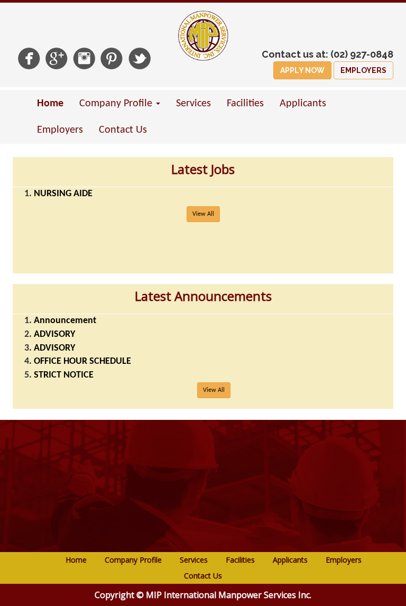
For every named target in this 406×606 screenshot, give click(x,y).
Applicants (303, 103)
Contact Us (123, 130)
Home (50, 103)
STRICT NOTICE (64, 375)
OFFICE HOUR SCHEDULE (82, 361)
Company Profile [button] (117, 103)
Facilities (245, 103)
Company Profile (133, 560)
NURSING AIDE (63, 194)
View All (203, 214)
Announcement (65, 321)
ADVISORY (54, 334)
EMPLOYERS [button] (363, 70)
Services (193, 103)
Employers (60, 130)
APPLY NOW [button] (302, 70)
